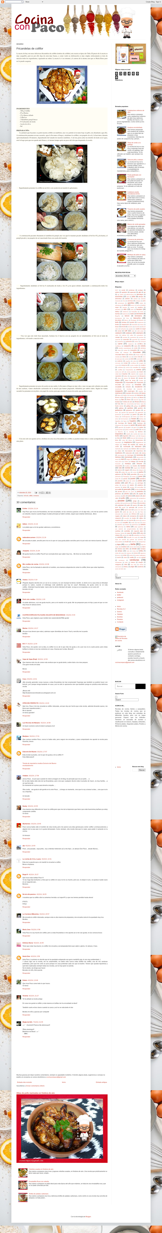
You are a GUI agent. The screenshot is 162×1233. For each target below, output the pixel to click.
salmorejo (120, 526)
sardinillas (127, 531)
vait (138, 557)
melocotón (129, 453)
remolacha (133, 516)
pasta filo (118, 478)
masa (119, 451)
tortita (116, 553)
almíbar (127, 298)
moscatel (117, 463)
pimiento (140, 491)
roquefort (118, 520)
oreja (116, 472)
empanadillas (130, 382)
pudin (128, 505)
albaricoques (130, 294)
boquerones (125, 324)
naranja (143, 466)
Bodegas (133, 320)
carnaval (143, 341)
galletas (121, 408)
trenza (136, 553)
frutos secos (119, 406)
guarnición (118, 414)
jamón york (142, 425)
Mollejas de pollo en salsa (136, 255)
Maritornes (26, 824)
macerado (118, 442)
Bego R (25, 874)
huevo (130, 423)
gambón (140, 408)
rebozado (118, 514)
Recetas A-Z (121, 609)
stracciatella (118, 541)
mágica (117, 444)
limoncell (132, 438)
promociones (126, 503)
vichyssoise (118, 562)
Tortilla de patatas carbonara (38, 1194)
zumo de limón (119, 569)
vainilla (132, 557)
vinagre (140, 562)
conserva (124, 365)
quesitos (140, 507)
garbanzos (119, 410)
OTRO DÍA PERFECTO (30, 703)
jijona (135, 427)
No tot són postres (29, 894)
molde (126, 461)
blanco (126, 320)
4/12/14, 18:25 (41, 894)
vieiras (133, 562)
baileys (117, 311)
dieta (119, 378)
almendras (118, 298)
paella (141, 472)
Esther (25, 508)
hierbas (141, 418)
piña (134, 493)
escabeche (139, 387)
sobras (124, 535)
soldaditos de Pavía (140, 535)
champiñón (133, 350)
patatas (117, 483)
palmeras (118, 474)
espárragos (131, 391)
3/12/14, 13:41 (32, 679)
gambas (130, 408)
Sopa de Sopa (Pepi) (30, 659)
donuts (133, 378)
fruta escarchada (129, 404)
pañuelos (118, 476)
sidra (141, 533)
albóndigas (140, 294)
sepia (128, 533)
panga (141, 474)
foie (142, 399)
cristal (116, 374)
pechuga (140, 483)
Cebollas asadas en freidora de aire (41, 1169)
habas (117, 416)
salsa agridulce (138, 526)
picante (143, 489)
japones (121, 427)
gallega (128, 406)
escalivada (118, 389)
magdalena (128, 442)
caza (135, 346)
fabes (119, 395)
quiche (117, 512)
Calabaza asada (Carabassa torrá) (133, 193)
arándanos (118, 305)
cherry (141, 350)
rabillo (124, 512)
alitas (133, 296)
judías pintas (119, 429)
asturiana (118, 309)
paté (126, 483)
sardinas (117, 531)
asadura (140, 307)
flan (122, 399)
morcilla (140, 461)
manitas (132, 444)
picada (137, 489)
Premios (120, 619)
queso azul (128, 509)
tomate (134, 549)
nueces (119, 470)
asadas (125, 307)
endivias (128, 384)
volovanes (118, 566)
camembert (140, 335)
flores (129, 399)
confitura (133, 363)
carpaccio (131, 344)
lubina (130, 440)
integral (126, 425)
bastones (125, 313)
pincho (126, 494)
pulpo (141, 505)
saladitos (119, 524)
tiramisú (120, 549)
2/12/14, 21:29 (35, 551)
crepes (141, 372)
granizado (132, 412)
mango (125, 444)
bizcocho (137, 318)
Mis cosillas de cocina (30, 564)
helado (133, 419)
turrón (119, 557)
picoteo (120, 491)
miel (122, 459)
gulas (141, 414)
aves (132, 309)
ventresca (121, 560)
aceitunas (132, 290)
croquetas (124, 374)
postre (121, 500)
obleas (134, 470)
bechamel (139, 314)
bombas (124, 322)
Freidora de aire (127, 402)
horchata (121, 423)
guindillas (127, 414)
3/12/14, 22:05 (33, 806)
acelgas (140, 290)
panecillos (134, 474)
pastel (132, 478)
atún (125, 309)
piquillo (141, 493)
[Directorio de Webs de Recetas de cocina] (121, 640)
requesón (118, 518)
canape (117, 337)
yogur (132, 567)
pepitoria (140, 485)
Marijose (26, 736)
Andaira (25, 776)
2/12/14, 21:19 (41, 537)
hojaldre (133, 421)
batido (132, 313)
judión (137, 429)
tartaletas (124, 546)
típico (144, 546)
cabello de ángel (140, 329)
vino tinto (133, 564)
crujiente (133, 374)
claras (124, 356)
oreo (129, 472)
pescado (127, 489)
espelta (141, 391)
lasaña (128, 434)
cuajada (141, 374)
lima (118, 438)
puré (116, 507)
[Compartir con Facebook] (47, 492)
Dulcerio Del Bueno (29, 752)
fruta (119, 404)
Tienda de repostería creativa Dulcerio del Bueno (39, 763)
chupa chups (140, 354)
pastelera (143, 478)
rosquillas (125, 522)
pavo (132, 483)
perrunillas (140, 487)
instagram (120, 600)
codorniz (120, 361)
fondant (117, 402)
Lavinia (135, 434)
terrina (138, 546)
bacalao (139, 309)
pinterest (120, 597)
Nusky (25, 806)
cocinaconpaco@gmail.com (56, 1077)
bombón (131, 322)
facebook (120, 592)
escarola (139, 389)
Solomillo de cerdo (132, 537)
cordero (143, 365)
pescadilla (118, 489)
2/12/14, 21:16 (33, 524)
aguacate (133, 292)
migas (128, 459)
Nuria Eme (26, 956)
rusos (144, 522)
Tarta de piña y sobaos (135, 160)
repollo (141, 516)
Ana (124, 301)
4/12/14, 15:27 (33, 874)
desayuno (142, 376)
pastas (125, 478)
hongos (143, 421)
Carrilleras (118, 346)
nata (120, 468)
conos (117, 365)
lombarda (140, 438)
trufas (125, 555)
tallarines (134, 541)
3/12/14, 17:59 (34, 776)
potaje (135, 501)
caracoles (134, 339)
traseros (129, 553)
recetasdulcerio (28, 765)
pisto (124, 496)
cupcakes (118, 376)
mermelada (129, 457)
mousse (139, 464)
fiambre (129, 397)
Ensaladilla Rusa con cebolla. (39, 1181)
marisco (133, 448)
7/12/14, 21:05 (38, 1022)
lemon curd (134, 436)
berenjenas (118, 318)
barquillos (134, 311)
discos (126, 378)
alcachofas (119, 296)
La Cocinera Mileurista (31, 914)
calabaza (129, 333)
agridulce (124, 292)
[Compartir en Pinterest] (49, 492)
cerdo (135, 348)
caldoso (124, 335)
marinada (118, 448)
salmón (143, 524)
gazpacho (129, 410)
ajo (145, 292)
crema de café (119, 372)
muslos (135, 466)
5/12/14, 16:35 (39, 943)
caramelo (143, 339)
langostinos (119, 434)
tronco (119, 555)
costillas (120, 369)
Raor (141, 512)
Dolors (25, 980)
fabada (143, 393)
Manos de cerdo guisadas (136, 224)
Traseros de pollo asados (136, 209)
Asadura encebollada (134, 127)
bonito (117, 324)
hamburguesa (126, 416)
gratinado (140, 412)
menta (144, 453)
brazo (117, 326)
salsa (128, 527)
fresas (137, 402)
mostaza (128, 464)
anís (144, 301)
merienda (139, 455)
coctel (138, 359)
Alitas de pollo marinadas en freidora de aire (35, 1093)
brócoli (26, 495)
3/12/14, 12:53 (43, 659)
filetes (117, 399)
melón (137, 453)
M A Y (25, 644)
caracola (117, 339)
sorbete (132, 539)
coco (132, 359)
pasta (140, 476)
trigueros (143, 553)
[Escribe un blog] (42, 492)
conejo (126, 363)
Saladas (120, 614)
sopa (141, 537)
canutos (141, 337)
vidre (126, 562)
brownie (130, 326)
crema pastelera (131, 372)
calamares (139, 333)
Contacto (120, 622)
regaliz (141, 514)
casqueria (127, 346)
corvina (143, 367)
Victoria (25, 996)
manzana (138, 446)
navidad (127, 468)
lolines (25, 524)
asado (132, 307)
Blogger (88, 1217)
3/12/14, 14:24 (44, 703)
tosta (122, 553)
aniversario (121, 303)
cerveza (143, 348)
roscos (137, 520)
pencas (124, 485)
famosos (131, 395)
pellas (117, 485)
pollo (123, 498)
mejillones (118, 453)
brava (142, 324)
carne (120, 344)
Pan (125, 474)
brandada (135, 324)
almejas (140, 296)
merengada (121, 455)
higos (125, 421)
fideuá (141, 397)
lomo (116, 440)
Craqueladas (129, 369)
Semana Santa (119, 533)
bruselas (137, 326)
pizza (130, 496)
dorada (141, 378)
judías (141, 427)
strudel (126, 541)
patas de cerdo (130, 481)
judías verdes (129, 429)
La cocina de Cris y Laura (32, 859)
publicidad (121, 505)
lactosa (140, 431)
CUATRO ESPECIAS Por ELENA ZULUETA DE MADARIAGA (44, 615)
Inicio (64, 1082)
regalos (117, 516)
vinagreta (118, 564)
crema (138, 370)
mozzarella (118, 466)
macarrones (139, 440)
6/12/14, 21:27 (34, 996)
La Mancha (119, 431)
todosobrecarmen (29, 537)
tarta (133, 544)
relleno (125, 516)
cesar (119, 350)
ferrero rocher (119, 397)
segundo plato (138, 531)
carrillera (140, 344)
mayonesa (139, 451)
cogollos (127, 361)
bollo (117, 322)
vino (125, 564)
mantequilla (126, 446)
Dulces (119, 612)
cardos (136, 341)
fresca (144, 402)
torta (128, 551)
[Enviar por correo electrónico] (40, 492)
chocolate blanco (120, 354)
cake (132, 331)
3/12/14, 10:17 (33, 628)
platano (138, 496)
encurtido (118, 384)
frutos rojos (140, 404)
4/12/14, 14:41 (47, 859)
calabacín (118, 333)
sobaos (117, 535)
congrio (141, 363)
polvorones (133, 498)
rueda (133, 522)
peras (125, 487)
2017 (116, 290)
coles (134, 361)
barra (141, 311)
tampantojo (142, 541)
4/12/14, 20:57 (44, 914)
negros (136, 468)
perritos (132, 487)
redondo (126, 514)
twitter (119, 595)
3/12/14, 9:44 (70, 615)
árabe (141, 303)
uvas (125, 557)
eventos (136, 393)
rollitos (141, 518)
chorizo (130, 354)
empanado (140, 382)
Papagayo (126, 476)
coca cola (137, 356)
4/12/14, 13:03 (30, 846)
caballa (131, 329)
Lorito (123, 440)
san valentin (119, 529)
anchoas (130, 301)
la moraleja (130, 431)
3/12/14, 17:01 (34, 736)
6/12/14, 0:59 (35, 956)
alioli (128, 296)
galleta (143, 406)
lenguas (143, 436)
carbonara (128, 341)
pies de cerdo (129, 491)
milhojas (135, 459)
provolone (142, 503)
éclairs (141, 380)
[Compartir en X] (45, 492)
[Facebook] (118, 672)
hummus (140, 423)
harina (135, 416)
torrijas (120, 551)
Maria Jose (27, 929)
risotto (134, 518)
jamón (133, 425)
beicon (127, 316)
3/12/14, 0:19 (32, 580)
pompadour (142, 498)
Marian (25, 628)
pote (141, 501)
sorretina (140, 539)
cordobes (120, 367)
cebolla (143, 346)
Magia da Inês (27, 1022)
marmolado (142, 448)
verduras (36, 495)
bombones (140, 322)
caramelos (120, 341)
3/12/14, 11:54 (32, 644)
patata (140, 481)
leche (117, 436)
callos (131, 335)
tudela (131, 555)
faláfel (125, 395)
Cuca (24, 679)
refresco (134, 514)
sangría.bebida (131, 529)
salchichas (135, 524)
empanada (119, 382)
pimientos (118, 493)
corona (128, 367)
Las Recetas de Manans (31, 723)
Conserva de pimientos (135, 239)
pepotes (117, 487)
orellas (123, 472)
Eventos (120, 617)
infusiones (118, 425)
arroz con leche (135, 305)
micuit (116, 459)
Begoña (117, 316)
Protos (135, 503)
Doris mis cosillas (29, 599)
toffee (127, 549)
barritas (117, 313)
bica (127, 318)
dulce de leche (130, 380)
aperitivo (131, 303)
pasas (134, 476)
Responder (26, 517)
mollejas (133, 461)
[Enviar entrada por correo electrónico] (35, 492)
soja (130, 535)
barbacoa (125, 311)
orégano (141, 470)
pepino (132, 485)
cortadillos (135, 367)
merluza (118, 457)
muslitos (127, 466)
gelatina (138, 410)
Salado (127, 524)
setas (134, 533)
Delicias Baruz (28, 943)
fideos (135, 397)
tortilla (141, 551)
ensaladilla (118, 387)
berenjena (138, 316)
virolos (141, 564)
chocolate (137, 352)
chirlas (117, 352)
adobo (117, 292)
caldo (116, 335)
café (125, 331)
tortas (134, 551)
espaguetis (119, 391)
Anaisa (25, 580)
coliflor (31, 495)
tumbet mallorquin (140, 555)
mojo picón (118, 461)
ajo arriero (121, 294)
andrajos (137, 301)
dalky (125, 376)
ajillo (139, 292)
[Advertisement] (122, 746)
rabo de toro (133, 512)
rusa (138, 522)
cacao (119, 331)
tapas (126, 544)
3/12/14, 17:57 (42, 752)
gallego (136, 406)
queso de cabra (139, 509)
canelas (125, 337)
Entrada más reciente (24, 1082)
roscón (131, 520)
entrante (128, 387)
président (118, 503)
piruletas (117, 496)
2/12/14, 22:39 (44, 564)
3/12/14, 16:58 (45, 723)
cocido (126, 359)
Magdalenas (139, 442)
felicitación (140, 395)
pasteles (120, 481)
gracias (124, 412)
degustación (133, 376)
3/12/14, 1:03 (40, 599)
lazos (141, 434)
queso (117, 510)
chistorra (125, 352)
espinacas (118, 393)
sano (141, 529)
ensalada (138, 385)
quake (123, 507)
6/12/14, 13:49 (33, 980)
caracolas (126, 339)
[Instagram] (132, 672)
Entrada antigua (101, 1082)
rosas (124, 520)
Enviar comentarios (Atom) (35, 1086)
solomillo (120, 537)
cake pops (140, 331)
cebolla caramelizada (125, 348)
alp (24, 846)
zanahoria (140, 566)
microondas (140, 457)
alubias (135, 298)
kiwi (143, 429)
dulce (117, 380)
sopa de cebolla (120, 539)
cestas (125, 350)
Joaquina (26, 551)
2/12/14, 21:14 (33, 508)
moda (142, 459)
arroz (125, 305)
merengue (130, 455)
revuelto (126, 518)
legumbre (126, 436)
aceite (123, 290)
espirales (128, 393)
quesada (131, 507)
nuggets (127, 470)
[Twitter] (125, 672)
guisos (135, 414)
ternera (131, 546)
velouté (143, 557)
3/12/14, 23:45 (36, 824)
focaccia (136, 399)
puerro (135, 505)
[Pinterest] (139, 672)
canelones (133, 337)
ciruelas (117, 356)
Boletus (141, 320)
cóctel (144, 359)
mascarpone (129, 451)
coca (130, 356)
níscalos (143, 468)
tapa (119, 544)
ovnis (134, 472)
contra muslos (134, 365)
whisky (126, 566)
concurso (117, 363)
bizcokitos (118, 320)
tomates (143, 549)
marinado (126, 448)
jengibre (128, 427)
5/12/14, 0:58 (35, 929)
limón (124, 438)
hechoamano (124, 418)
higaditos (117, 421)
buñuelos (123, 329)
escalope (129, 389)
